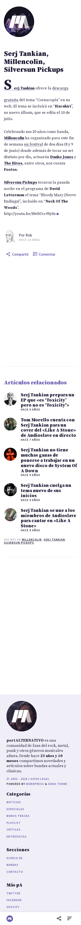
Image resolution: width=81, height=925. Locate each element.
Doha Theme (57, 784)
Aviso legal (39, 779)
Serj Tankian (54, 539)
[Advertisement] (40, 312)
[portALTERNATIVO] (9, 918)
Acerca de (14, 858)
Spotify (12, 907)
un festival (33, 144)
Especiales (15, 809)
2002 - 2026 (18, 779)
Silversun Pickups (19, 543)
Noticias (13, 802)
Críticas (13, 829)
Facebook (14, 900)
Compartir (20, 254)
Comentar (47, 254)
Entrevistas (16, 836)
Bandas (12, 865)
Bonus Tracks (18, 816)
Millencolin (32, 539)
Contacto (14, 872)
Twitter (13, 893)
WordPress (35, 784)
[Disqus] (40, 624)
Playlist (13, 823)
